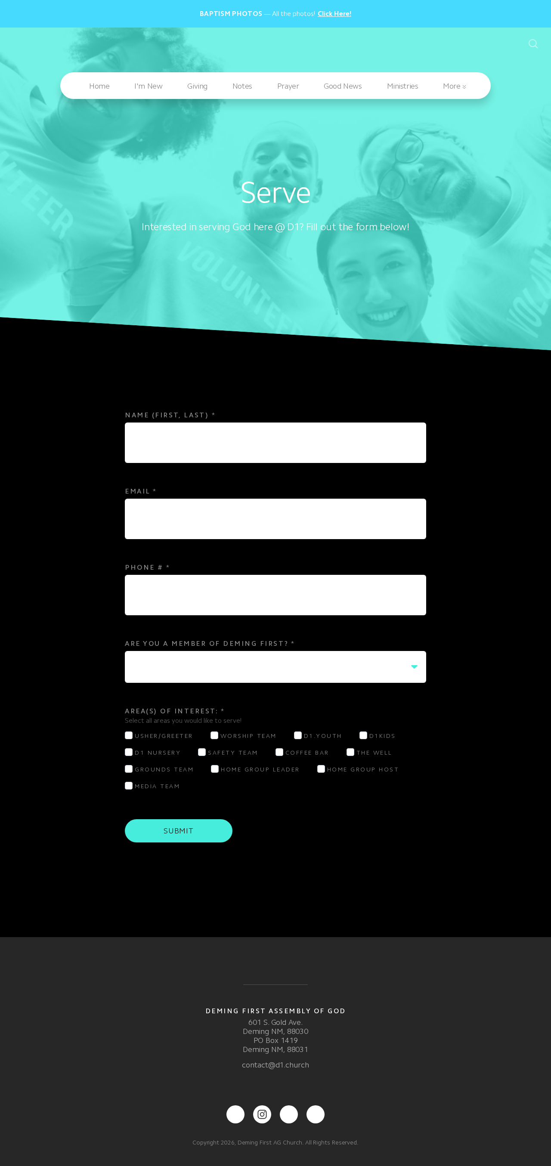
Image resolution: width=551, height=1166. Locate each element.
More (452, 86)
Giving (197, 86)
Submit (179, 831)
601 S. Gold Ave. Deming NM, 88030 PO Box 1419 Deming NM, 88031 (275, 1036)
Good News (343, 86)
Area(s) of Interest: (175, 711)
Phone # (147, 567)
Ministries (402, 86)
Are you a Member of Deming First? (210, 643)
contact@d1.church (275, 1065)
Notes (242, 86)
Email (141, 491)
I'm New (148, 86)
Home (99, 86)
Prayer (288, 86)
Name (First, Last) (170, 415)
